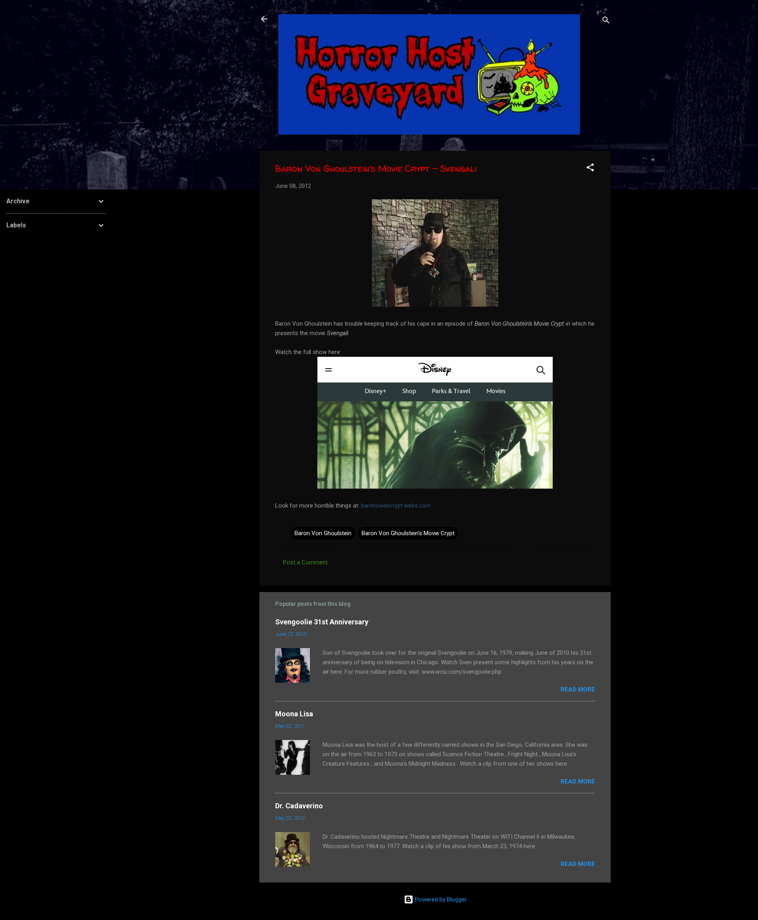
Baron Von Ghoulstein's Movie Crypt (408, 533)
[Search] (606, 21)
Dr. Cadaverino (299, 806)
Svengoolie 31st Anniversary (321, 622)
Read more (578, 689)
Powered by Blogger (440, 899)
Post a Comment (305, 562)
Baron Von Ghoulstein (323, 533)
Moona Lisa (294, 714)
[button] (590, 169)
